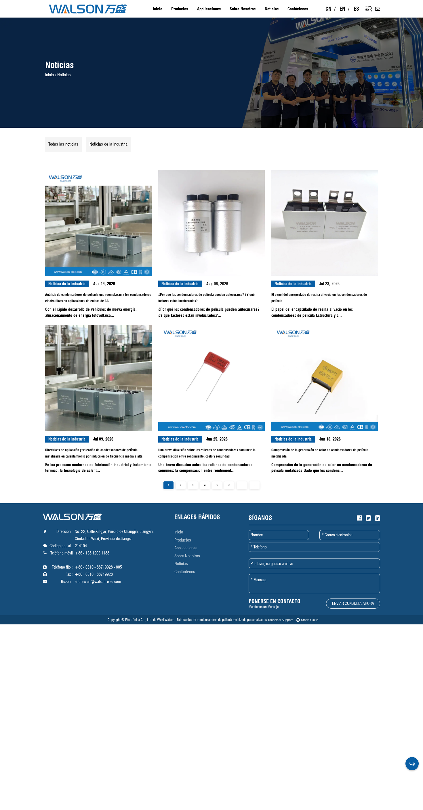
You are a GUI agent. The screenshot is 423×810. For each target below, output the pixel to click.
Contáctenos (297, 9)
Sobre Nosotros (243, 9)
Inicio (157, 9)
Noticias (272, 9)
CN (328, 9)
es (356, 9)
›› (254, 485)
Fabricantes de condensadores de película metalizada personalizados (222, 619)
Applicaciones (209, 9)
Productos (179, 9)
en (342, 9)
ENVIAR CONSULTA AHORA (353, 603)
